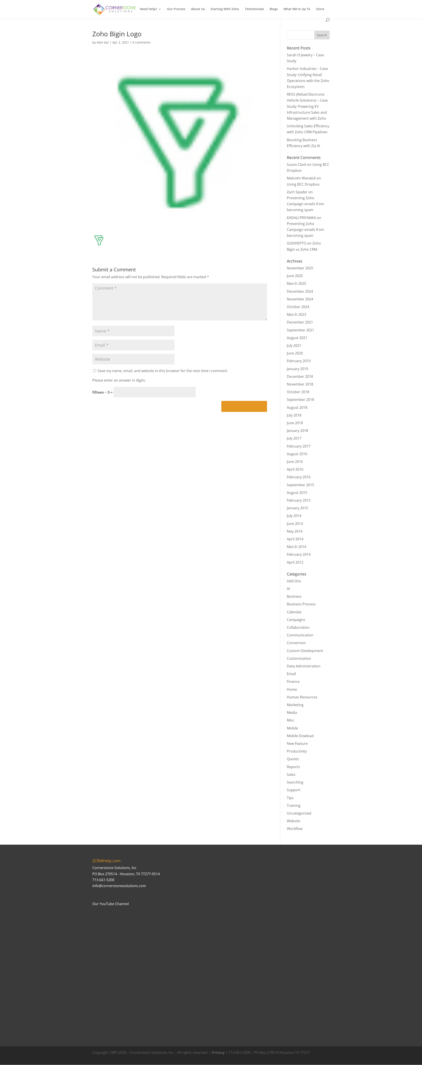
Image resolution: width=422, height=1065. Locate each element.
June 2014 (295, 523)
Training (293, 805)
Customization (299, 658)
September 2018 (300, 399)
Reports (293, 766)
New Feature (297, 743)
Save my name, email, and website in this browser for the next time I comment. (163, 370)
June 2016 (295, 461)
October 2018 (298, 391)
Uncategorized (299, 813)
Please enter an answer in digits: (119, 380)
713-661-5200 (103, 879)
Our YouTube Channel (110, 903)
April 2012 (295, 562)
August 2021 (297, 337)
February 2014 (299, 554)
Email (291, 673)
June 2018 (295, 422)
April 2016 (295, 469)
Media (292, 712)
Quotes (293, 758)
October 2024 (298, 306)
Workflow (294, 828)
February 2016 (299, 477)
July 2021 (294, 345)
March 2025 (296, 283)
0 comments (142, 42)
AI (288, 588)
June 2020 (295, 353)
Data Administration (303, 666)
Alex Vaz (103, 42)
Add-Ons (294, 581)
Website (293, 820)
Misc (290, 720)
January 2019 (297, 368)
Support (293, 789)
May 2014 (294, 531)
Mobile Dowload (300, 735)
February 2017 (299, 446)
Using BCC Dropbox (303, 184)
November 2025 (300, 268)
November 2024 (300, 299)
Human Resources (302, 697)
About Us (198, 9)
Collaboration (298, 627)
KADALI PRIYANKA (301, 217)
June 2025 (295, 275)
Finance (293, 681)
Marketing (295, 704)
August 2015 (297, 492)
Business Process (301, 604)
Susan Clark (296, 164)
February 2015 (299, 500)
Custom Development (305, 650)
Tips (290, 797)
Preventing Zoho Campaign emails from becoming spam (305, 203)
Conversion (296, 642)
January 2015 (297, 508)
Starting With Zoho (225, 9)
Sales (291, 774)
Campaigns (296, 619)
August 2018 (297, 407)
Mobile (292, 728)
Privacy (218, 1052)
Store (320, 9)
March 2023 (296, 314)
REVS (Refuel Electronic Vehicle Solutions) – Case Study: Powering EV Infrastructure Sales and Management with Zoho (307, 106)
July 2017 (294, 438)
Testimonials (254, 9)
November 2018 (300, 384)
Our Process (176, 9)
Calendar (294, 612)
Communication (300, 635)
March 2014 (296, 546)
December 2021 (300, 322)
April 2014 (295, 539)
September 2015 (300, 484)
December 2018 (300, 376)
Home (292, 689)
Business (294, 596)
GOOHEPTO (296, 243)
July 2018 (294, 415)
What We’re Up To (297, 9)
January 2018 (297, 430)
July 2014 (294, 515)
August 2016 (297, 453)
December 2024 (300, 291)
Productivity (297, 751)
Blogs (274, 9)
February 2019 (299, 360)
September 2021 (300, 330)
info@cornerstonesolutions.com (119, 885)
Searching (295, 782)
